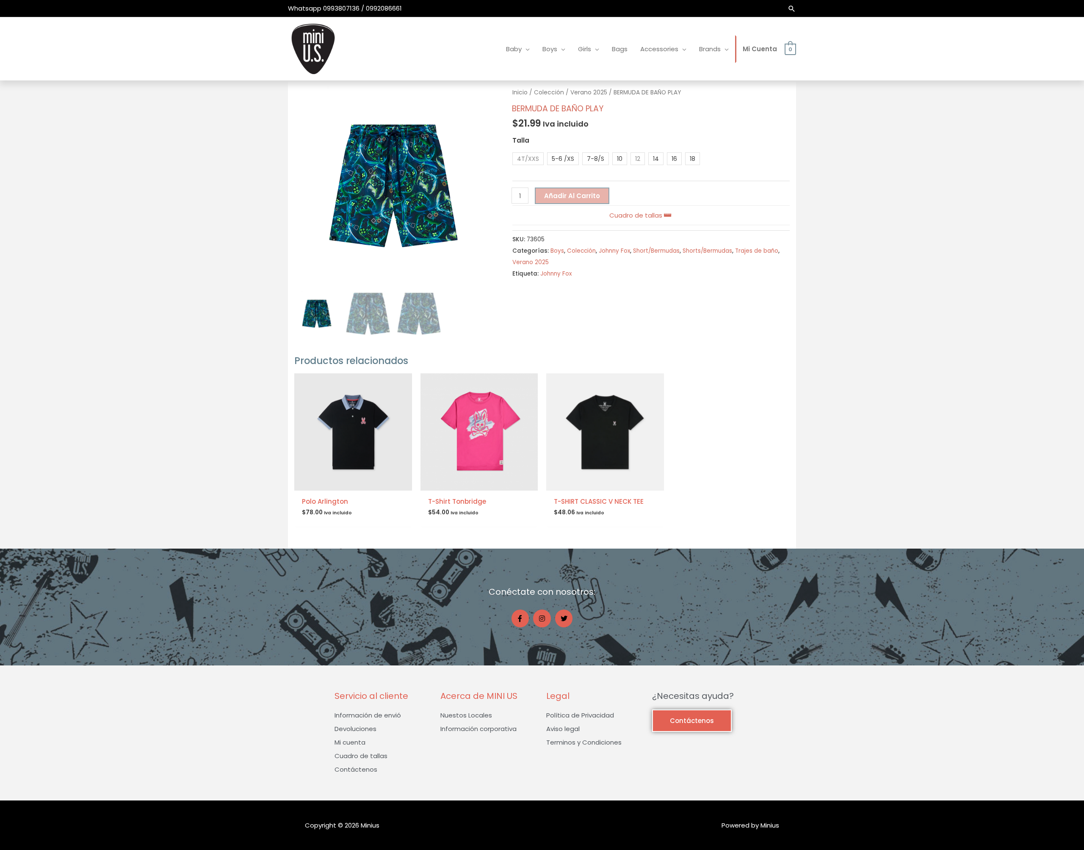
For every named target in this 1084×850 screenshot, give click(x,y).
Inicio (520, 92)
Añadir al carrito (572, 195)
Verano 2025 (588, 92)
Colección (549, 92)
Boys (557, 251)
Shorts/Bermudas (707, 251)
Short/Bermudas (656, 251)
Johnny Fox (614, 251)
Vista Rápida (353, 483)
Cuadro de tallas (636, 215)
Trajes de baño (756, 251)
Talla (520, 140)
